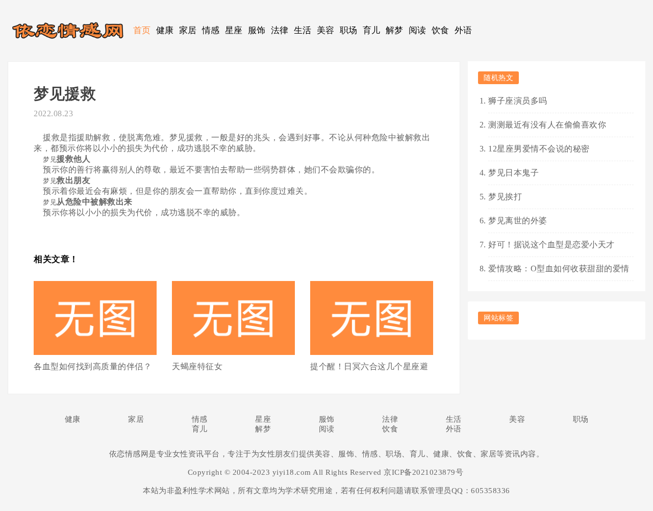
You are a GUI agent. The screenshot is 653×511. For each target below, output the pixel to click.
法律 (280, 30)
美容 (326, 30)
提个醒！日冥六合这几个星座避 (369, 366)
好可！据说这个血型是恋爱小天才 (551, 244)
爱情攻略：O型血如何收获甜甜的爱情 (559, 268)
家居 (188, 30)
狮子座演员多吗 (517, 100)
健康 (165, 30)
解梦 (395, 30)
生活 (303, 30)
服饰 (257, 30)
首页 (142, 30)
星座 (234, 30)
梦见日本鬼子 (513, 172)
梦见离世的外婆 (517, 220)
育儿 (372, 30)
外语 (463, 30)
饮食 (440, 30)
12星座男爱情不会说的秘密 (539, 148)
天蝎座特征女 (197, 366)
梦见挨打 (505, 196)
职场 (349, 30)
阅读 (417, 30)
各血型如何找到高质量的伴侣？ (93, 366)
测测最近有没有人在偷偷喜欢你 (547, 124)
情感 (211, 30)
